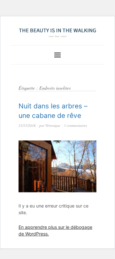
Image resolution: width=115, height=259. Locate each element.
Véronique (52, 125)
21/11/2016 (27, 125)
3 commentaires (75, 125)
